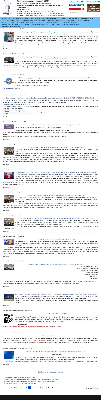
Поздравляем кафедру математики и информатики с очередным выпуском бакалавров (32, 379)
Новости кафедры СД (8, 192)
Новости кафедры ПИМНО (9, 53)
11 (18, 387)
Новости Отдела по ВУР (9, 169)
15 (33, 387)
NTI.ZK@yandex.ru (58, 15)
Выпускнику (42, 20)
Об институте (6, 18)
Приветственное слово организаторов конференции (32, 85)
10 (15, 387)
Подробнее (6, 49)
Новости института (7, 369)
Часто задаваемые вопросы (69, 22)
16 (37, 387)
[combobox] (76, 12)
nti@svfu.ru (25, 9)
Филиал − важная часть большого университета (20, 377)
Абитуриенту (34, 18)
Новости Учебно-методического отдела (13, 310)
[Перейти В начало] (4, 387)
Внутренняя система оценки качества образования (65, 24)
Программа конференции (12, 88)
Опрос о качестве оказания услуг (11, 26)
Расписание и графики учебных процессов (81, 18)
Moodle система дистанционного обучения (32, 22)
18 (44, 387)
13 (26, 387)
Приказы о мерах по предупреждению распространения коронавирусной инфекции (25, 24)
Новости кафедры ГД (8, 215)
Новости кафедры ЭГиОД (9, 29)
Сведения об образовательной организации (77, 20)
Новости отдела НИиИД (9, 75)
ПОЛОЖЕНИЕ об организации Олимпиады (17, 104)
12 (22, 387)
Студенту (63, 18)
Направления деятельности (49, 18)
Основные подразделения (20, 18)
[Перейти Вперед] (48, 387)
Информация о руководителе (10, 22)
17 (41, 387)
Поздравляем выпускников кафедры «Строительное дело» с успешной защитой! (30, 381)
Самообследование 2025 (53, 22)
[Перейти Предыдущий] (8, 387)
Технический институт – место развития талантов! (20, 383)
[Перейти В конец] (52, 387)
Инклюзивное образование (55, 20)
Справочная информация (30, 20)
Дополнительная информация (10, 20)
